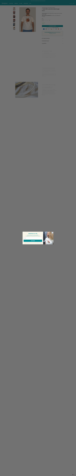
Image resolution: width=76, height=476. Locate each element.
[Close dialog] (52, 232)
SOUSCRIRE (33, 240)
